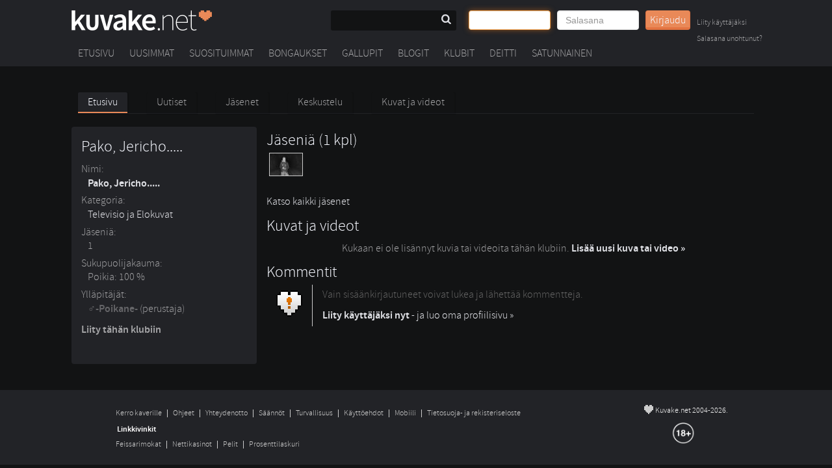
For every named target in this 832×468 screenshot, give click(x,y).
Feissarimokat (138, 444)
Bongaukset (297, 53)
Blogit (413, 53)
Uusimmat (151, 53)
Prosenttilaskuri (274, 444)
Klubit (459, 53)
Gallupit (362, 53)
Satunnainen (562, 53)
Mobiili (405, 413)
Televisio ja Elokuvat (130, 214)
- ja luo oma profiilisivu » (418, 315)
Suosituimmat (221, 53)
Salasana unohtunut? (729, 39)
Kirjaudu (668, 20)
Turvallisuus (314, 413)
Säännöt (272, 413)
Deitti (503, 53)
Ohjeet (183, 413)
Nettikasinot (192, 444)
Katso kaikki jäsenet (308, 201)
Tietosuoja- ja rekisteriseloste (474, 413)
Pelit (230, 444)
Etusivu (96, 53)
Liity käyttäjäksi (722, 23)
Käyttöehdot (364, 413)
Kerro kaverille (139, 413)
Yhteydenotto (226, 413)
